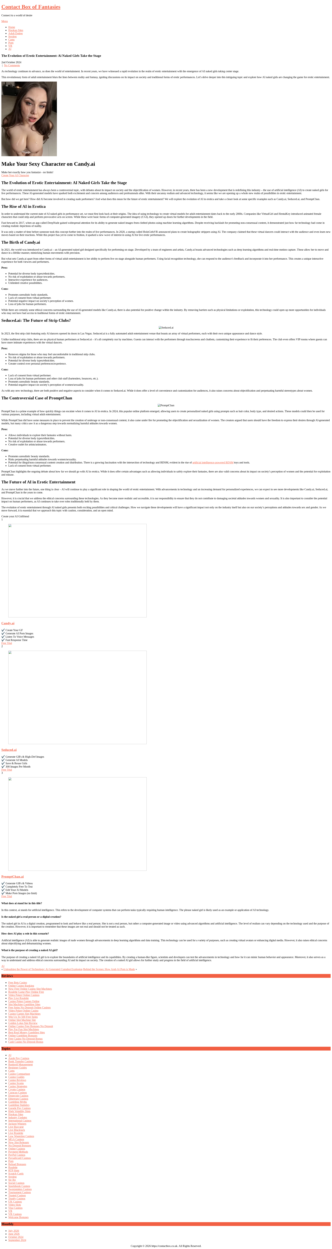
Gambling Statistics (18, 1105)
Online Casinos (16, 1148)
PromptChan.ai (12, 876)
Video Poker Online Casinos (23, 995)
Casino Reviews (17, 1080)
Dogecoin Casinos (18, 1095)
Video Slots (14, 1204)
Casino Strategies (17, 1086)
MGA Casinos (16, 1139)
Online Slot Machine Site (22, 1019)
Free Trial (6, 643)
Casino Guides (16, 1076)
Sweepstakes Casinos (20, 1189)
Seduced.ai (9, 750)
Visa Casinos (15, 1207)
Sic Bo (12, 1179)
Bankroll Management (20, 1064)
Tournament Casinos (19, 1192)
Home (11, 27)
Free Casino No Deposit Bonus (25, 1038)
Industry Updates (17, 1117)
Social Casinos (16, 1182)
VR (10, 45)
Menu (4, 21)
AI (9, 48)
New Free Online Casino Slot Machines (30, 988)
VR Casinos (15, 1214)
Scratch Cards (16, 1173)
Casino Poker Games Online (23, 1001)
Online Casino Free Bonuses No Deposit (30, 1026)
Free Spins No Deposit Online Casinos (29, 1007)
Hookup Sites (15, 30)
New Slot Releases (18, 1142)
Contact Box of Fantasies (30, 7)
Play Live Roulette (18, 998)
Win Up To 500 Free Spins (23, 1016)
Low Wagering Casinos (21, 1136)
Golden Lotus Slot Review (23, 1023)
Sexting (12, 36)
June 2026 (14, 1233)
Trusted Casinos (17, 1195)
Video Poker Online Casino (23, 1010)
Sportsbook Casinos (19, 1186)
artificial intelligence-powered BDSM (212, 462)
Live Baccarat (16, 1126)
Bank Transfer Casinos (20, 1061)
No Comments (12, 65)
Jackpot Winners (17, 1123)
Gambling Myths (17, 1101)
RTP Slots (13, 1170)
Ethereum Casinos (18, 1098)
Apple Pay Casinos (18, 1058)
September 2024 (17, 1240)
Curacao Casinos (17, 1092)
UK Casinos (15, 1201)
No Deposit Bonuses (19, 1145)
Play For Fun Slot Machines (23, 1029)
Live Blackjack (16, 1129)
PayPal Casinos (16, 1154)
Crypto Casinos (16, 1089)
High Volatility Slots (19, 1111)
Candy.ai (7, 623)
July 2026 (13, 1230)
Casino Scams (16, 1083)
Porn (10, 42)
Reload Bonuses (17, 1164)
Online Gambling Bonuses (22, 1035)
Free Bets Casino (17, 982)
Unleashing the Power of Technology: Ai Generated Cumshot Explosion (42, 969)
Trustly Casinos (16, 1198)
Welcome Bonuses (18, 1217)
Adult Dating (15, 33)
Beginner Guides (17, 1067)
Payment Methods (18, 1151)
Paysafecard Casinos (19, 1158)
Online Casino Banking (21, 985)
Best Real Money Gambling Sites (26, 1032)
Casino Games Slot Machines (24, 1013)
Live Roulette (15, 1133)
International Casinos (19, 1120)
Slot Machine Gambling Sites (24, 1004)
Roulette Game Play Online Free (26, 991)
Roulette (12, 1167)
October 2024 (15, 1236)
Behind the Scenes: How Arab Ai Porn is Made (109, 969)
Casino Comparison (19, 1073)
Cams (11, 39)
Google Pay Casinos (19, 1108)
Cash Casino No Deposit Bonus (25, 1041)
